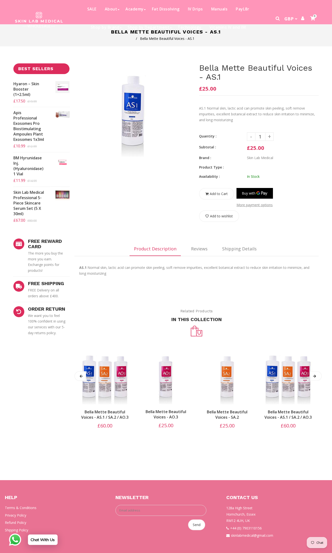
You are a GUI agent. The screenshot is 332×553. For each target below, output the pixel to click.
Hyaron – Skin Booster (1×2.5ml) (26, 89)
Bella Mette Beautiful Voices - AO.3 (166, 414)
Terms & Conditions (20, 507)
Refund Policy (15, 522)
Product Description (155, 249)
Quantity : (208, 136)
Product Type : (211, 167)
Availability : (209, 176)
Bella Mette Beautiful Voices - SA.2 (227, 414)
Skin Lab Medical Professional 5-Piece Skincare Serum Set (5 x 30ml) (28, 203)
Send (197, 524)
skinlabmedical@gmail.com (252, 535)
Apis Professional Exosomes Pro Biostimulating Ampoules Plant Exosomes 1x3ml (28, 126)
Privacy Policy (15, 515)
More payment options (254, 205)
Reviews (199, 249)
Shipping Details (239, 249)
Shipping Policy (16, 530)
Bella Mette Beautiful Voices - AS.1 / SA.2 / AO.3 (105, 414)
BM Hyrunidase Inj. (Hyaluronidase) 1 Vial (28, 166)
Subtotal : (207, 147)
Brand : (205, 157)
